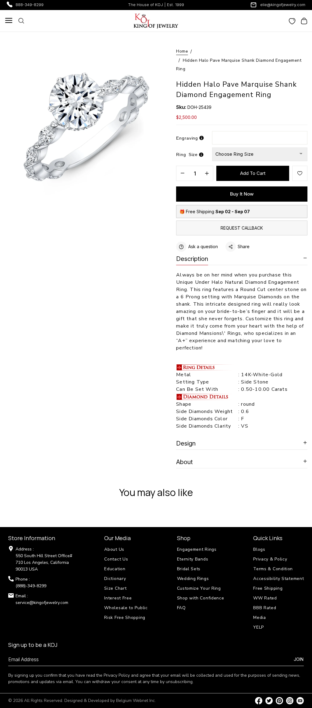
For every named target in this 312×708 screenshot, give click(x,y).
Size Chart (115, 588)
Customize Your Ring (199, 588)
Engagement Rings (197, 549)
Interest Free (118, 598)
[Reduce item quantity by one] (182, 173)
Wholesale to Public (125, 608)
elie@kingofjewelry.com (282, 4)
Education (114, 569)
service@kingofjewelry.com (42, 603)
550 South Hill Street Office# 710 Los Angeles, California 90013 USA (44, 562)
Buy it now (242, 194)
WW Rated (265, 598)
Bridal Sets (189, 569)
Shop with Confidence (200, 598)
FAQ (181, 608)
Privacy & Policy (270, 559)
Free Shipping (267, 588)
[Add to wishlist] (299, 173)
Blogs (259, 549)
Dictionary (115, 578)
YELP (258, 627)
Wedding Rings (193, 578)
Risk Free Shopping (124, 617)
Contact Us (116, 559)
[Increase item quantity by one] (207, 173)
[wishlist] (292, 20)
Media (259, 617)
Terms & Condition (273, 569)
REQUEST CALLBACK (242, 228)
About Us (114, 549)
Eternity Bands (192, 559)
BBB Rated (264, 608)
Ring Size (187, 154)
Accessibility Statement (278, 578)
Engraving (187, 138)
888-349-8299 (30, 4)
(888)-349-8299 (31, 586)
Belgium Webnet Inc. (136, 700)
